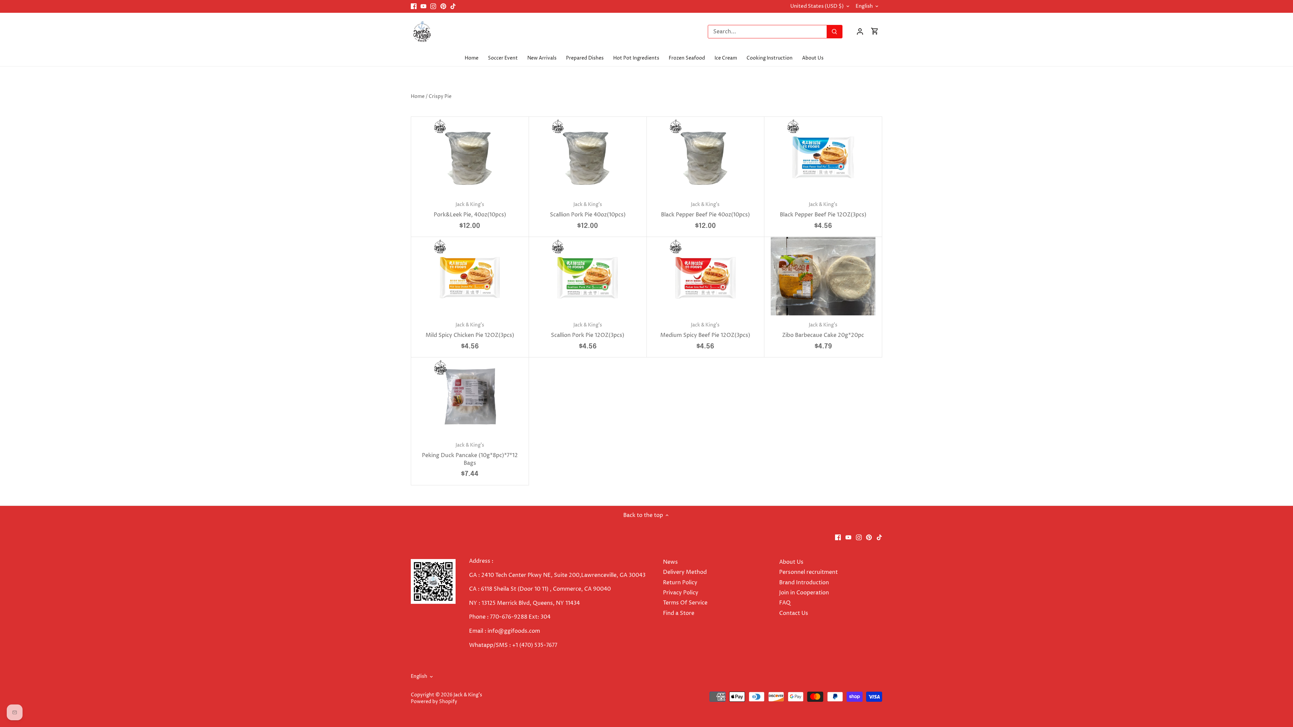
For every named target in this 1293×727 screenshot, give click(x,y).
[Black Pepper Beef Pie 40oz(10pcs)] (705, 156)
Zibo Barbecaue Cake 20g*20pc (823, 330)
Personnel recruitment (808, 572)
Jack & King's (468, 695)
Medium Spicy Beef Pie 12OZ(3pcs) (705, 330)
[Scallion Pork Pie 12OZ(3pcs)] (587, 276)
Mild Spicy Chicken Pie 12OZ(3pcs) (470, 330)
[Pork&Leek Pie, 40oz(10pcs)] (470, 156)
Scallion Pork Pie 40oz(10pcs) (588, 209)
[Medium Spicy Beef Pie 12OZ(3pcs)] (705, 276)
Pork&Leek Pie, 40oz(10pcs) (470, 209)
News (670, 562)
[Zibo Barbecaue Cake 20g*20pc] (823, 276)
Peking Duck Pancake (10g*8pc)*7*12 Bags (470, 454)
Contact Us (793, 613)
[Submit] (834, 31)
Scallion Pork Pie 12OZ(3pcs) (587, 330)
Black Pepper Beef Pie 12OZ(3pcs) (823, 209)
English (864, 6)
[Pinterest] (443, 6)
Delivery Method (685, 572)
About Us (791, 562)
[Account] (860, 31)
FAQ (785, 603)
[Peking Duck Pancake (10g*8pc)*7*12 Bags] (470, 396)
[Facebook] (414, 6)
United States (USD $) (817, 6)
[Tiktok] (453, 6)
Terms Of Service (685, 603)
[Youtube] (423, 6)
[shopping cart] (875, 31)
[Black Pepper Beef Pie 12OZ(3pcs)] (823, 156)
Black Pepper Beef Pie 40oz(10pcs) (705, 209)
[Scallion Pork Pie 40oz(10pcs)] (587, 156)
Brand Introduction (804, 582)
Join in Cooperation (804, 592)
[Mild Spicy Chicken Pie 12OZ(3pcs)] (470, 276)
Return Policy (680, 582)
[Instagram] (433, 6)
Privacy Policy (680, 592)
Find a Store (678, 613)
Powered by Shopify (434, 701)
